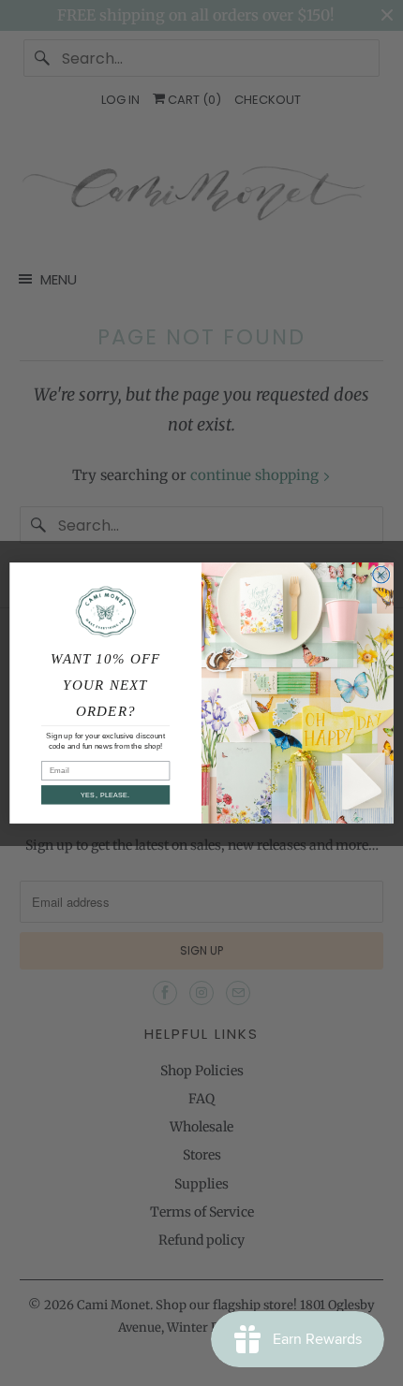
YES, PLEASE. (105, 794)
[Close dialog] (381, 574)
